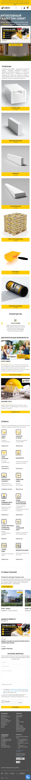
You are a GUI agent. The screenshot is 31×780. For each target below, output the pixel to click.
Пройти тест (15, 412)
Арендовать (19, 514)
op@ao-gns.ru (18, 751)
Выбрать (4, 538)
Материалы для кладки (5, 721)
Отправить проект (6, 489)
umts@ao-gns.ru (19, 756)
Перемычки (3, 717)
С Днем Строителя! (7, 648)
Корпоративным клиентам (21, 728)
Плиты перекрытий (4, 719)
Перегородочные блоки (5, 716)
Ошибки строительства (5, 745)
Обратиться (19, 489)
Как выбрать (3, 744)
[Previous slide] (2, 323)
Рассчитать (19, 468)
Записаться (4, 445)
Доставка (2, 727)
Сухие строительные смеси (6, 720)
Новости (17, 717)
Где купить (3, 725)
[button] (29, 2)
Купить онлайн (15, 45)
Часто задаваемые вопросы (6, 746)
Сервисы (17, 723)
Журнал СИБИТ (19, 716)
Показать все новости (6, 40)
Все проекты (7, 586)
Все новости (4, 620)
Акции (17, 719)
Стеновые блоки (4, 715)
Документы (3, 737)
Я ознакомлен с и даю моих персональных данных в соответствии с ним (15, 691)
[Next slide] (29, 323)
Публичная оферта (19, 725)
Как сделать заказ (4, 724)
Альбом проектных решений (6, 739)
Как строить (3, 743)
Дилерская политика (19, 727)
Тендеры (17, 720)
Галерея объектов (19, 715)
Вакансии (17, 724)
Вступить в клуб (15, 375)
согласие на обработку (14, 690)
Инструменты (3, 723)
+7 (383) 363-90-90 (19, 750)
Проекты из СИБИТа (20, 721)
